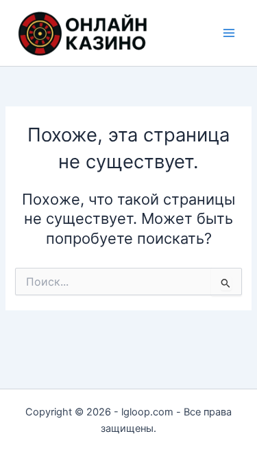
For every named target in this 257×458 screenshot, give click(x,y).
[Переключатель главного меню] (229, 33)
